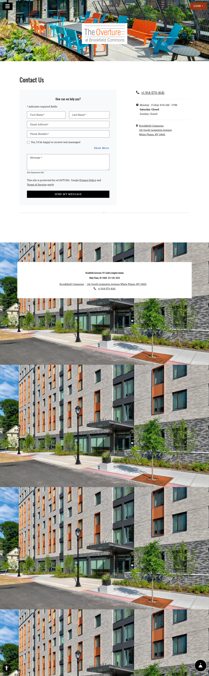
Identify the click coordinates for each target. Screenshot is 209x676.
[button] (198, 6)
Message (36, 157)
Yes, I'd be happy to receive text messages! (55, 142)
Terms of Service (37, 184)
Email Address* (39, 124)
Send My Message (68, 194)
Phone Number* (39, 133)
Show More (101, 148)
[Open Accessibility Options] (6, 669)
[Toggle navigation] (7, 6)
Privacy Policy (87, 180)
